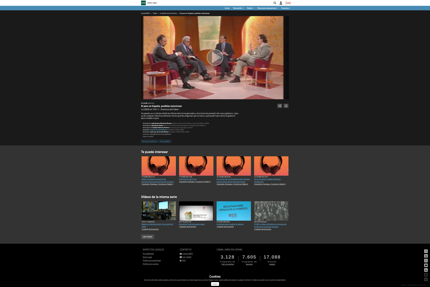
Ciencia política (165, 141)
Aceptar (215, 284)
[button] (287, 169)
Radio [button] (250, 8)
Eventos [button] (285, 8)
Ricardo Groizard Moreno (158, 129)
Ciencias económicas (149, 141)
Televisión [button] (237, 8)
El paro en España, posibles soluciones (195, 13)
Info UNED (186, 257)
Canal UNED (188, 253)
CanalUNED (145, 13)
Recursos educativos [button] (267, 8)
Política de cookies (151, 263)
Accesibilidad (148, 253)
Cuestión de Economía (168, 13)
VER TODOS (147, 236)
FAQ (184, 260)
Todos (155, 13)
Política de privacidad (152, 260)
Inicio (227, 8)
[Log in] (281, 3)
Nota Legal (147, 257)
